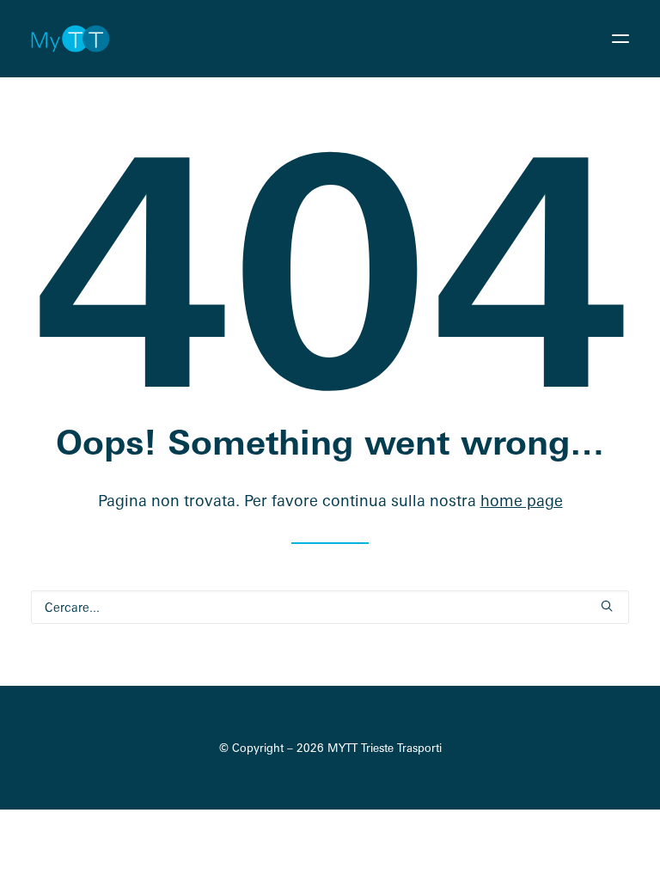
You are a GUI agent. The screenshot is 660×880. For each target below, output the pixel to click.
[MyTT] (70, 38)
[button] (620, 38)
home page (521, 500)
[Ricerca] (330, 607)
